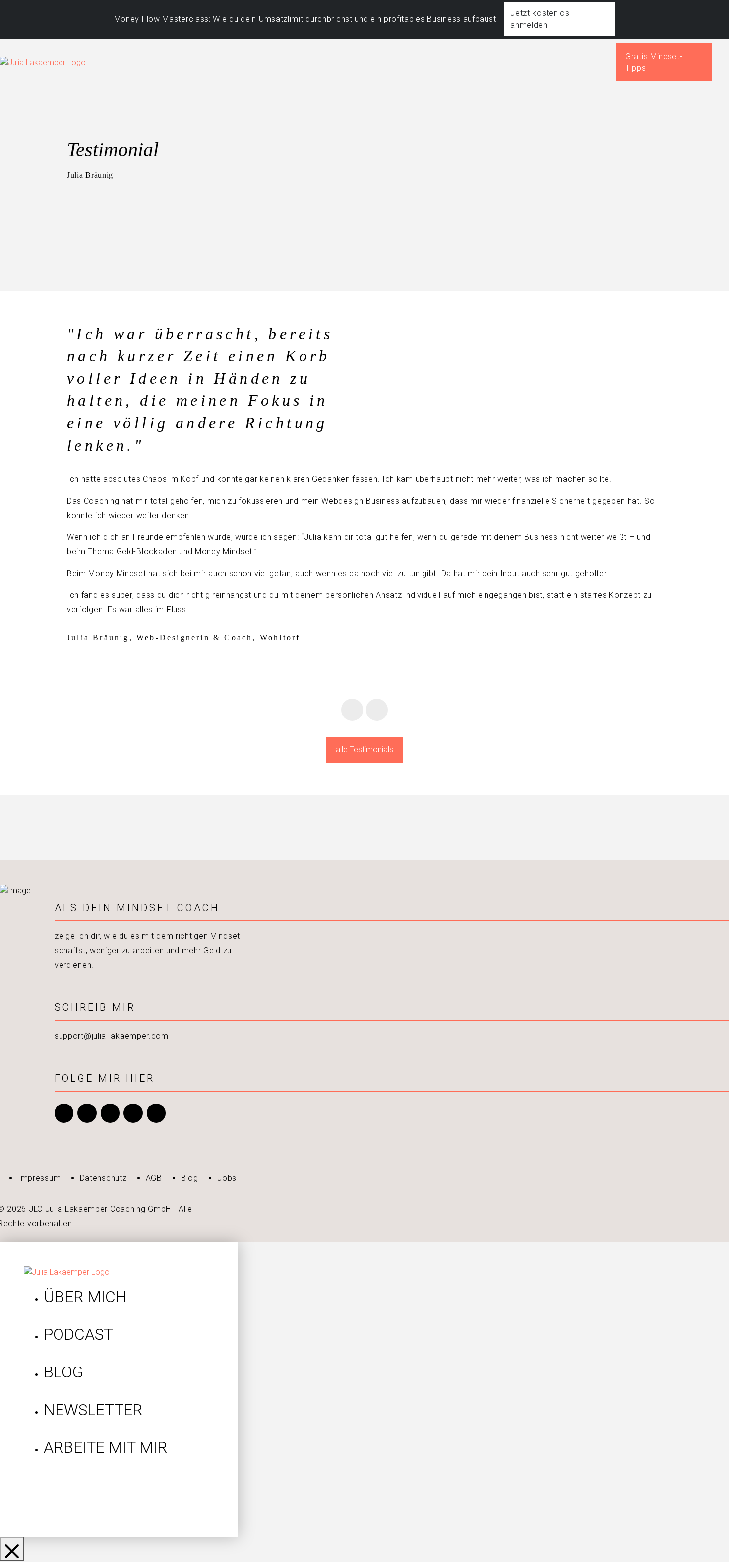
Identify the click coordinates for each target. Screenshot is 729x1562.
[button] (726, 62)
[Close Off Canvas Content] (12, 1549)
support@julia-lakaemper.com (112, 1036)
